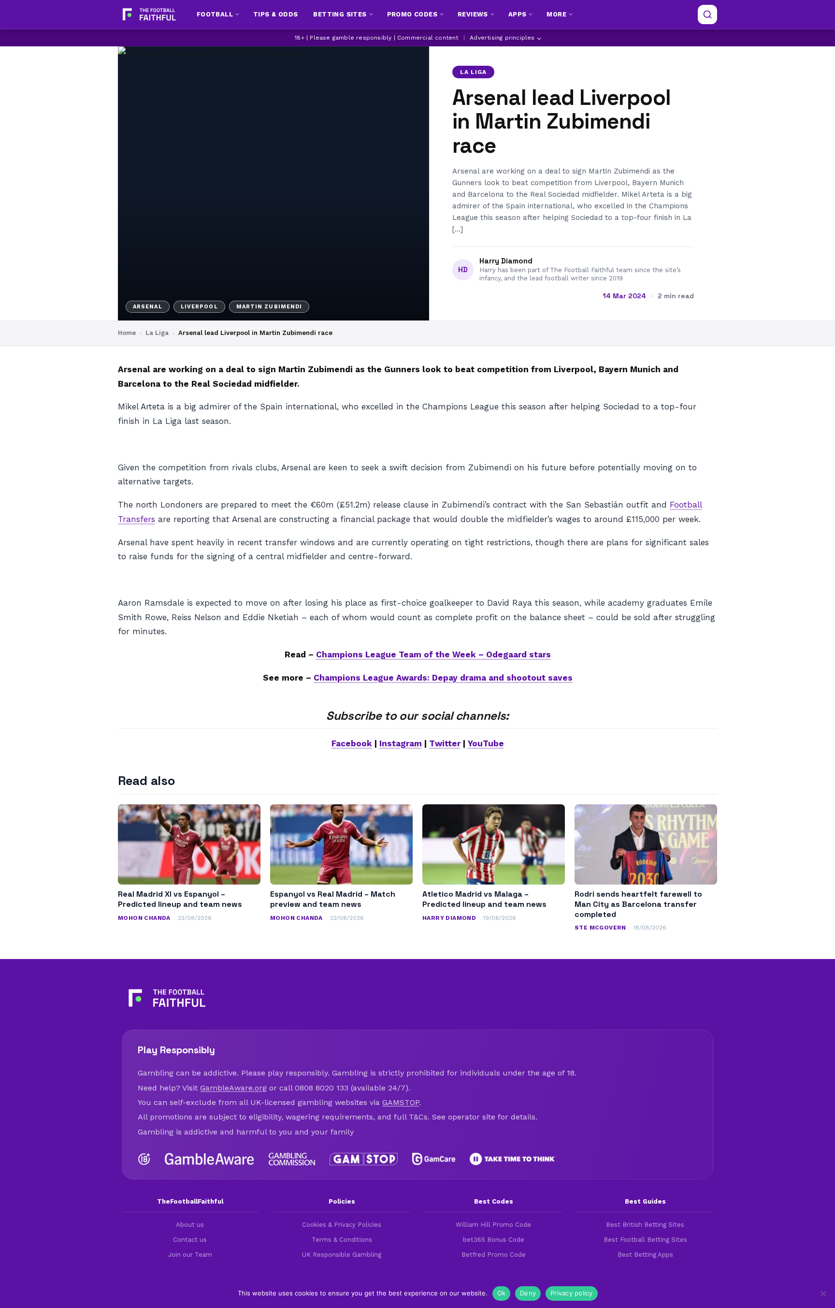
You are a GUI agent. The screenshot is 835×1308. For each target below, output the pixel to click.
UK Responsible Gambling (341, 1254)
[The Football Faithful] (148, 14)
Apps (517, 14)
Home (127, 332)
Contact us (190, 1239)
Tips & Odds (275, 14)
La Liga (473, 72)
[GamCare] (433, 1159)
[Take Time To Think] (513, 1159)
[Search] (707, 14)
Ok (501, 1293)
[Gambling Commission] (292, 1159)
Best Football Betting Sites (645, 1239)
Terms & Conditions (342, 1239)
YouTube (486, 743)
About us (190, 1224)
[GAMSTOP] (364, 1159)
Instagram (400, 743)
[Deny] (823, 1293)
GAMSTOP (400, 1102)
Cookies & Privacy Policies (341, 1224)
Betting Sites (339, 14)
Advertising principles (502, 37)
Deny (528, 1293)
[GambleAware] (209, 1159)
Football (215, 14)
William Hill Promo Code (493, 1224)
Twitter (445, 743)
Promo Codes (412, 14)
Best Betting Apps (645, 1254)
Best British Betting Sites (645, 1224)
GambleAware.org (233, 1087)
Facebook (351, 743)
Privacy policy (571, 1293)
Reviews (473, 14)
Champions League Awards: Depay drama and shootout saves (443, 678)
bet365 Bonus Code (493, 1239)
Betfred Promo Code (493, 1254)
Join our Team (190, 1254)
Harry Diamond (506, 261)
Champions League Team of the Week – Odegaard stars (433, 654)
